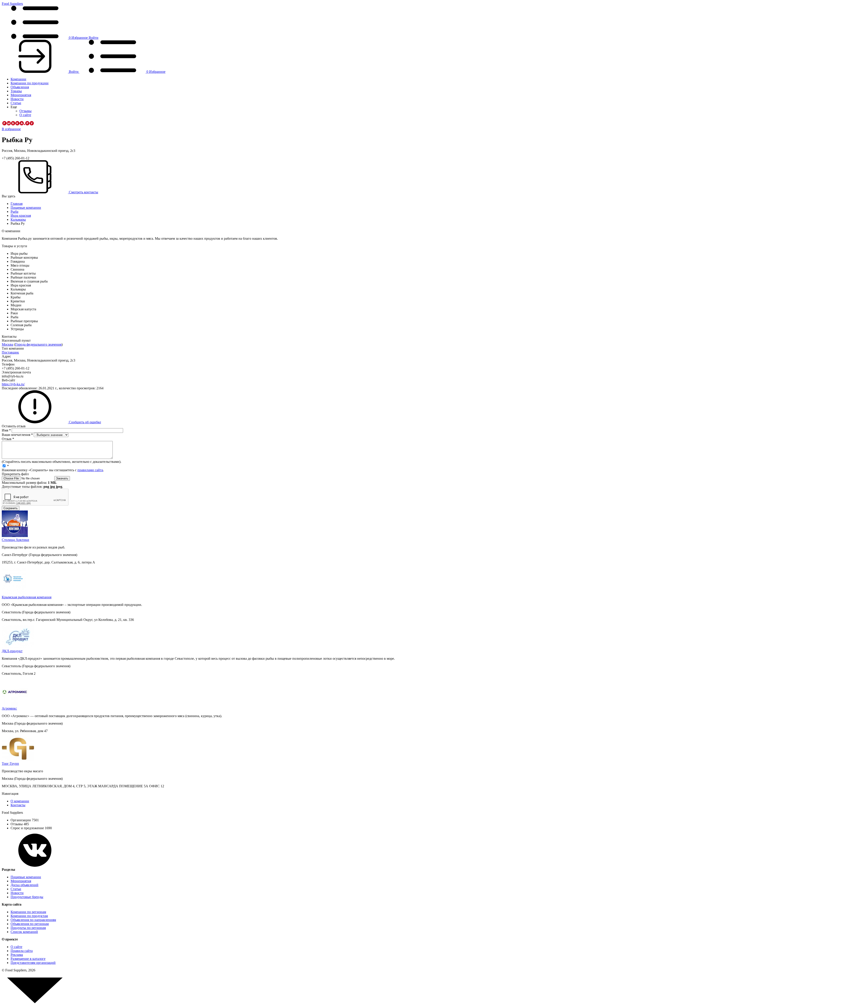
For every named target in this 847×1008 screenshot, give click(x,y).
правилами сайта (90, 470)
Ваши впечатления (17, 435)
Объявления (20, 87)
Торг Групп (10, 763)
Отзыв (8, 439)
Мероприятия (21, 95)
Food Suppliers (12, 4)
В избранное (11, 129)
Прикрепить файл (15, 474)
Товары (16, 91)
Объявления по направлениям (33, 920)
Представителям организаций (33, 963)
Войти (93, 38)
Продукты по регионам (28, 928)
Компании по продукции (30, 83)
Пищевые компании (26, 207)
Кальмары (18, 219)
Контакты (18, 805)
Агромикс (9, 708)
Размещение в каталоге (28, 959)
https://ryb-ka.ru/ (13, 384)
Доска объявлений (24, 885)
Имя (6, 430)
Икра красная (21, 215)
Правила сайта (22, 951)
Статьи (16, 103)
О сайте (25, 115)
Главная (16, 203)
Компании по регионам (28, 912)
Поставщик (10, 352)
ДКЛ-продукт (12, 651)
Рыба (14, 211)
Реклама (17, 955)
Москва (7, 344)
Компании (18, 79)
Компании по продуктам (29, 916)
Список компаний (24, 932)
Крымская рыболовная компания (26, 597)
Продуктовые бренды (27, 897)
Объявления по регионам (30, 924)
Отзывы (25, 111)
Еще (14, 107)
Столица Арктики (15, 540)
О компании (20, 801)
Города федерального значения (38, 344)
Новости (17, 99)
